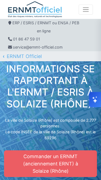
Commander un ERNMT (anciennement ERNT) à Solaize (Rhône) (50, 164)
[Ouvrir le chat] (95, 99)
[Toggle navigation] (86, 10)
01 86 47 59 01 (26, 39)
